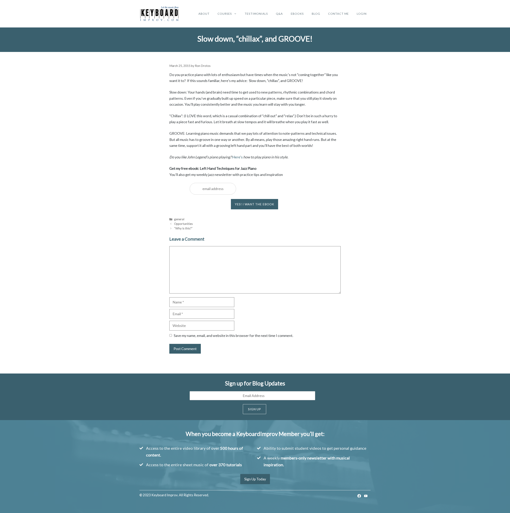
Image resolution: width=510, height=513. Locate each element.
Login (362, 13)
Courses (225, 13)
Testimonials (256, 13)
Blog (316, 13)
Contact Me (338, 13)
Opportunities (183, 223)
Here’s (237, 157)
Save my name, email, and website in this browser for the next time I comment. (233, 335)
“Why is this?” (183, 228)
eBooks (297, 13)
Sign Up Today (255, 479)
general (179, 219)
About (204, 13)
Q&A (279, 13)
